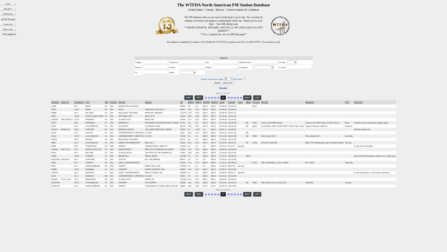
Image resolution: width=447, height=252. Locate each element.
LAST (257, 98)
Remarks (358, 102)
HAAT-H (206, 102)
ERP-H (191, 102)
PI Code (256, 102)
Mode (248, 102)
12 (206, 98)
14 (212, 98)
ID (181, 102)
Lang (240, 102)
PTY (347, 102)
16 (218, 98)
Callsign (55, 102)
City (87, 102)
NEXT (247, 98)
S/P (106, 102)
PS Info (265, 102)
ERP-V (198, 102)
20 (235, 98)
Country (113, 102)
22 (241, 98)
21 (238, 98)
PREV (198, 98)
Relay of (64, 102)
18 (229, 98)
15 (215, 98)
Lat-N (222, 102)
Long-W (231, 102)
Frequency (79, 102)
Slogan (148, 102)
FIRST (188, 98)
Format (122, 102)
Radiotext (310, 102)
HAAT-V (214, 102)
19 (232, 98)
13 (209, 98)
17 (223, 98)
